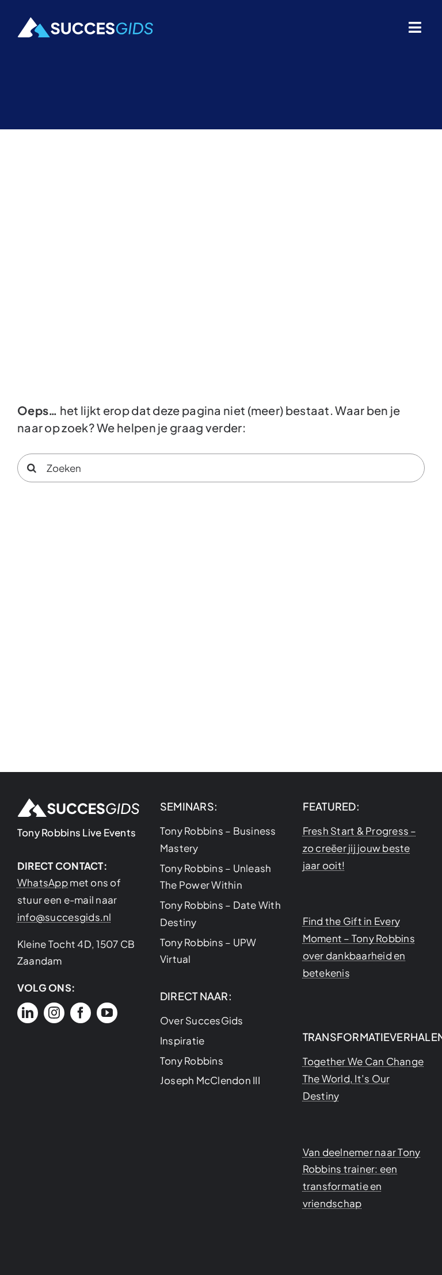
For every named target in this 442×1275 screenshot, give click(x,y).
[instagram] (54, 1013)
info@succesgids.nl (64, 917)
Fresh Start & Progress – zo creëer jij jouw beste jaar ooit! (360, 847)
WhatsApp (42, 882)
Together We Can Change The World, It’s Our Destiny (363, 1078)
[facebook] (80, 1013)
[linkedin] (27, 1013)
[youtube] (107, 1013)
